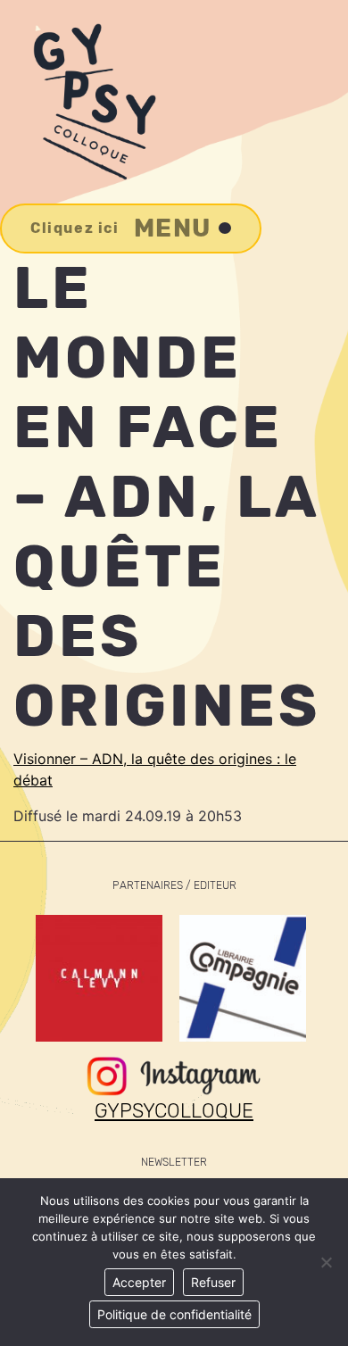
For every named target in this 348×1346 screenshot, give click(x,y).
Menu (120, 228)
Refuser (213, 1282)
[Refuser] (326, 1262)
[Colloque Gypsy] (92, 102)
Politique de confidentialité (174, 1314)
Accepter (139, 1282)
